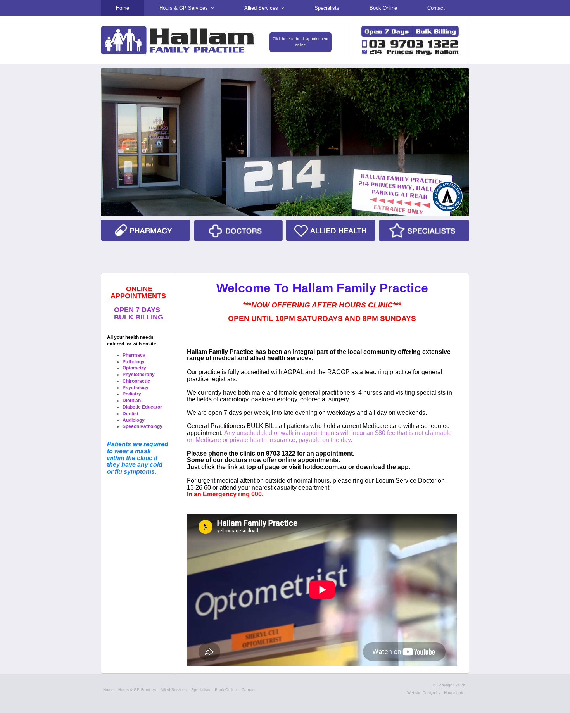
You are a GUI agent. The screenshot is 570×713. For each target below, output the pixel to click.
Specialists (200, 689)
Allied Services (174, 689)
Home (108, 689)
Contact (249, 689)
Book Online (226, 689)
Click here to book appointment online (300, 41)
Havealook (453, 693)
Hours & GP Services (137, 689)
